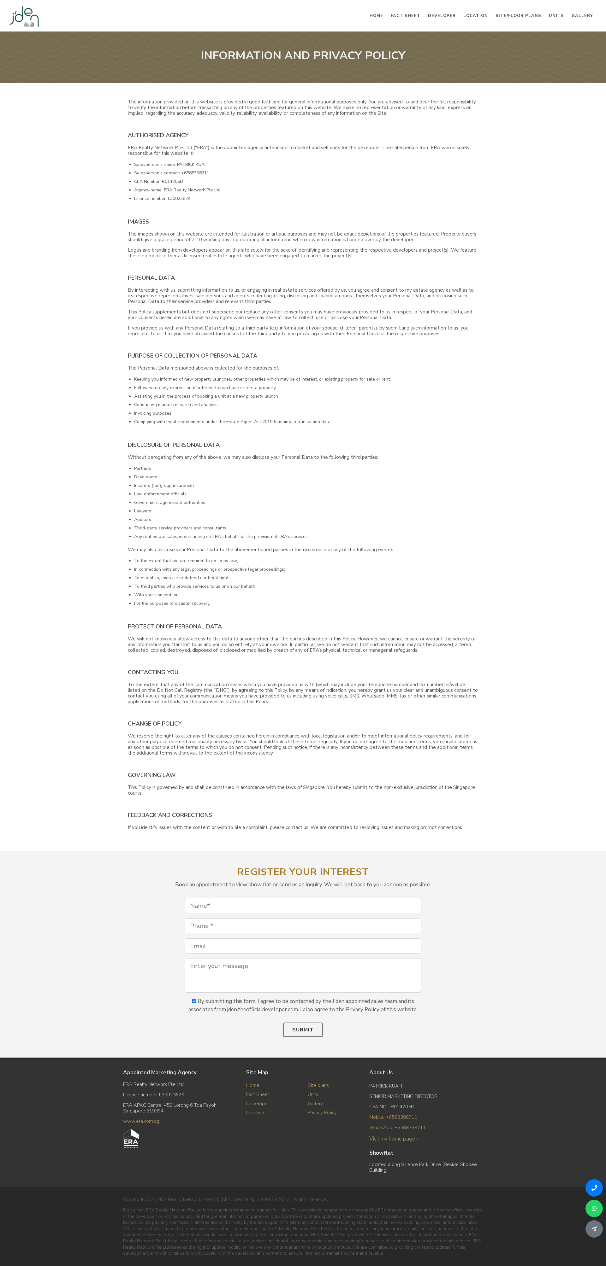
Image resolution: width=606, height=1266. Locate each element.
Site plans (318, 1085)
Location (255, 1113)
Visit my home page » (394, 1138)
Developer (257, 1103)
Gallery (315, 1103)
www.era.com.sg (141, 1121)
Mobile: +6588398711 (393, 1117)
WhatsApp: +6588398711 (397, 1127)
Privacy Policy (322, 1113)
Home (252, 1085)
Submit (303, 1029)
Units (313, 1094)
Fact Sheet (257, 1094)
